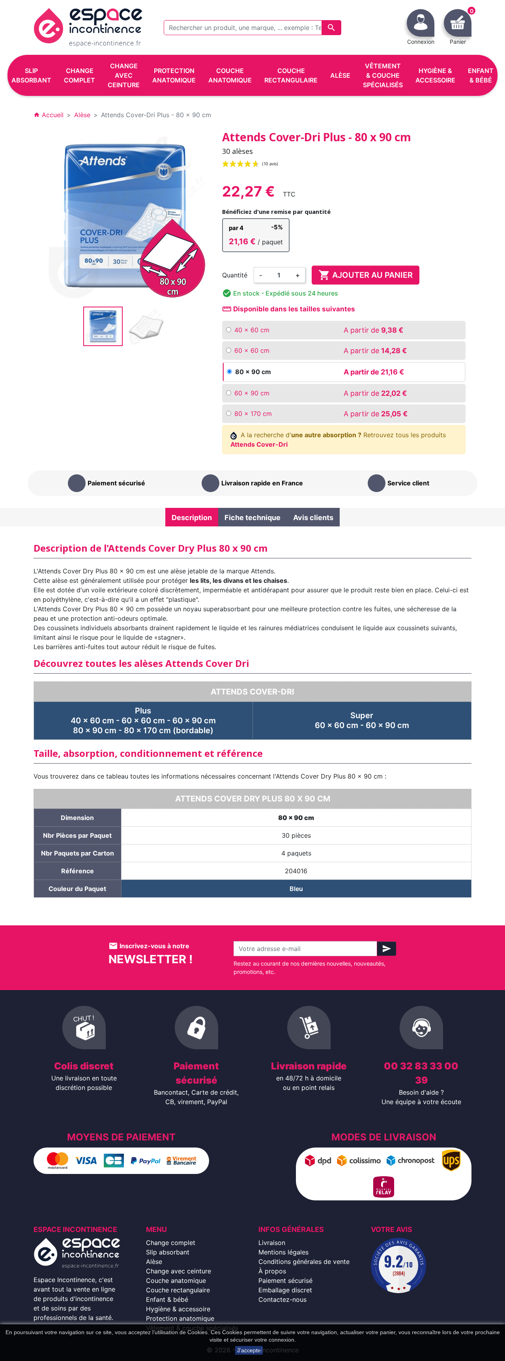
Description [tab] (192, 517)
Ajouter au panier (365, 275)
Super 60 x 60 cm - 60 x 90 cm (362, 720)
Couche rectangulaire (178, 1290)
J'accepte (249, 1350)
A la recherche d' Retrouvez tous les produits (338, 439)
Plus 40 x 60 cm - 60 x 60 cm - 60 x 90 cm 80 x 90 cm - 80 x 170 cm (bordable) (143, 720)
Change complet (170, 1243)
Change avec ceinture (178, 1271)
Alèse (154, 1262)
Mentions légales (283, 1252)
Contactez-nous (282, 1299)
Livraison (271, 1243)
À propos (272, 1271)
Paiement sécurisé (285, 1280)
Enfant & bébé (167, 1299)
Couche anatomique (176, 1280)
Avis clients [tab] (313, 517)
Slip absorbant (167, 1252)
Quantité (234, 275)
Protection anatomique (180, 1318)
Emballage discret (285, 1290)
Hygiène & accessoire (178, 1309)
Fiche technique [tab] (252, 517)
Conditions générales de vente (304, 1262)
